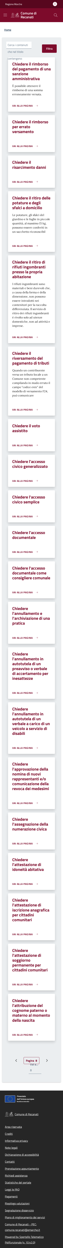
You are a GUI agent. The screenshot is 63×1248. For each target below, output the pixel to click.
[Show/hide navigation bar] (5, 15)
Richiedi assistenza (16, 1175)
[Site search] (56, 15)
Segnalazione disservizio (19, 1210)
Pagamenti (11, 1196)
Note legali (11, 1148)
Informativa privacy (16, 1141)
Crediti (9, 1134)
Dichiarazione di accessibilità (22, 1155)
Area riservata (13, 1127)
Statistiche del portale (18, 1182)
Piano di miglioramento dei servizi (25, 1217)
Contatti (10, 1162)
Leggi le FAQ (12, 1189)
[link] (26, 105)
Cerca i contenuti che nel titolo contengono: (18, 52)
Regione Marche (13, 4)
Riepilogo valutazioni (17, 1203)
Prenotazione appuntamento (22, 1168)
